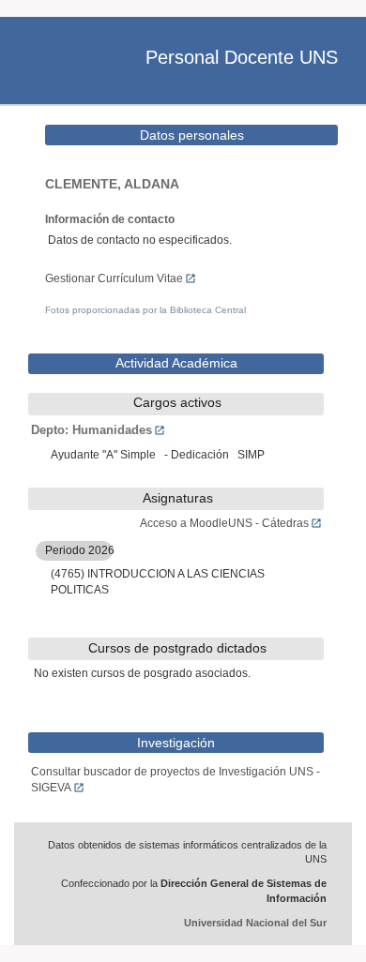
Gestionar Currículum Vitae (114, 278)
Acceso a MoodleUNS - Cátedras (224, 523)
